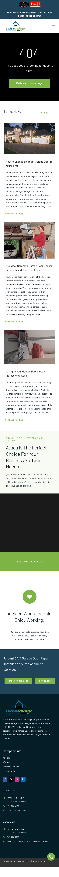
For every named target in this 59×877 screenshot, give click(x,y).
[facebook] (5, 779)
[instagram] (17, 779)
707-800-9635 (13, 837)
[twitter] (11, 779)
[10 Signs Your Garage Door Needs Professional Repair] (29, 347)
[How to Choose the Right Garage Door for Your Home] (29, 138)
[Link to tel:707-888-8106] (51, 857)
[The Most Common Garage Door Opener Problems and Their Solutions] (29, 240)
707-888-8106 (13, 806)
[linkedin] (23, 779)
